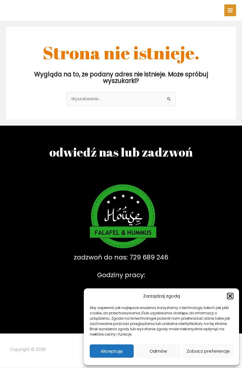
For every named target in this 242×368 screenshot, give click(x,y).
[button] (230, 296)
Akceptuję (111, 351)
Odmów (158, 351)
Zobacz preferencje (208, 351)
